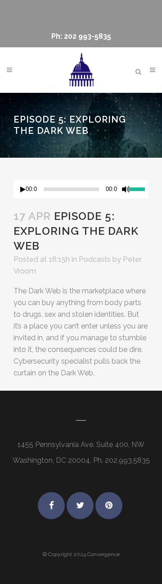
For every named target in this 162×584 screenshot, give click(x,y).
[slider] (138, 188)
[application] (81, 189)
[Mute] (126, 189)
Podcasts (95, 259)
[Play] (23, 189)
